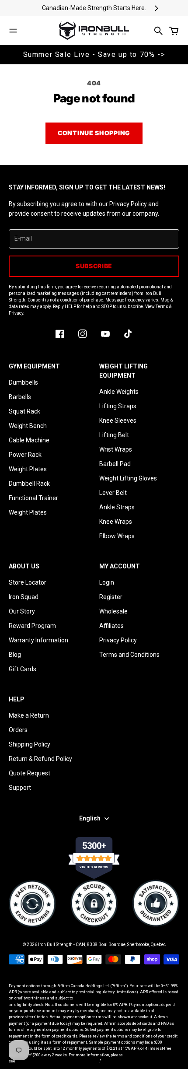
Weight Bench (28, 425)
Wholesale (113, 611)
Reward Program (32, 625)
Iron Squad (23, 596)
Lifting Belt (114, 434)
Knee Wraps (115, 521)
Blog (15, 654)
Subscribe (94, 266)
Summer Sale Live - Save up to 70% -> (94, 54)
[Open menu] (13, 31)
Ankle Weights (119, 391)
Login (106, 582)
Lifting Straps (117, 406)
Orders (18, 729)
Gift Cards (22, 669)
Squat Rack (24, 411)
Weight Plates (28, 469)
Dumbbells (23, 382)
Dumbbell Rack (29, 483)
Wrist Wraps (115, 449)
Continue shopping (94, 133)
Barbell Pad (115, 463)
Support (20, 787)
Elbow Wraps (117, 536)
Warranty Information (38, 640)
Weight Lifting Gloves (128, 478)
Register (110, 596)
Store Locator (27, 582)
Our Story (22, 611)
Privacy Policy (118, 640)
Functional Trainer (33, 497)
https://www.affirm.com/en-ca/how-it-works (57, 1061)
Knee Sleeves (117, 420)
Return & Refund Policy (40, 758)
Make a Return (29, 715)
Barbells (20, 396)
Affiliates (111, 625)
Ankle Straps (117, 507)
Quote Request (29, 773)
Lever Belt (113, 492)
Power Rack (25, 454)
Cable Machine (29, 440)
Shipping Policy (29, 744)
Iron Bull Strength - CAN (61, 944)
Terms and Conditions (129, 654)
